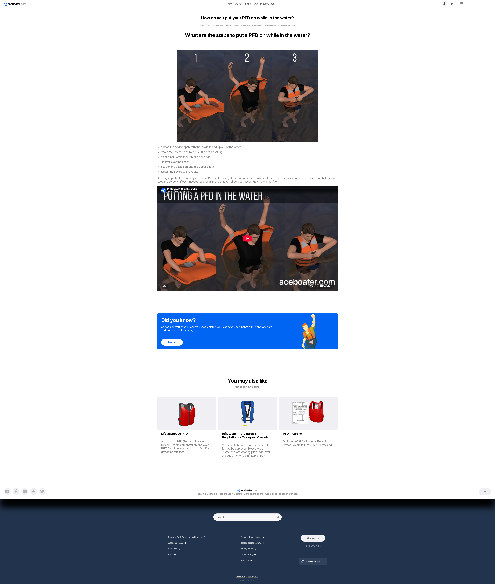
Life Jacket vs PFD (174, 433)
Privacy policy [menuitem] (246, 548)
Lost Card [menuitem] (172, 548)
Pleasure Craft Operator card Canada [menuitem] (185, 537)
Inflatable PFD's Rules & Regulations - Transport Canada (245, 435)
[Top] (485, 491)
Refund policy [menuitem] (246, 554)
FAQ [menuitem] (255, 3)
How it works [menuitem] (234, 3)
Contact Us (313, 538)
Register (172, 342)
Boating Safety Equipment (222, 26)
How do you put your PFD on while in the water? (279, 26)
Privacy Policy (253, 576)
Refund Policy (241, 576)
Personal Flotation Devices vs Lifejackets (247, 26)
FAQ (209, 26)
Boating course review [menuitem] (250, 543)
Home (202, 26)
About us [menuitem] (244, 560)
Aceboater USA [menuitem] (175, 543)
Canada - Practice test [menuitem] (250, 537)
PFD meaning (292, 433)
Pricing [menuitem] (247, 3)
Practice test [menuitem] (267, 3)
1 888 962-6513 (313, 545)
